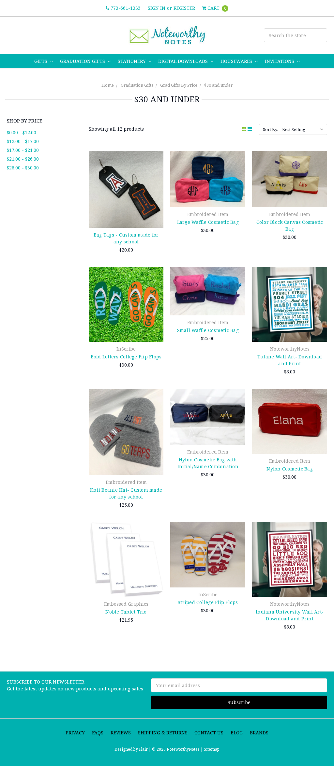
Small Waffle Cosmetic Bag (208, 330)
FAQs (97, 733)
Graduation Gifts (83, 61)
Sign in (156, 8)
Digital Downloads (183, 61)
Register (184, 8)
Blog (237, 733)
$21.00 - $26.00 (23, 159)
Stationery (132, 61)
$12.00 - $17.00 (23, 141)
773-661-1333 (125, 8)
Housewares (236, 61)
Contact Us (208, 733)
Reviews (121, 733)
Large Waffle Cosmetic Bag (208, 222)
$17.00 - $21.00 (23, 150)
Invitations (280, 61)
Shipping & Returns (163, 733)
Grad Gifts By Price (178, 85)
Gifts (41, 61)
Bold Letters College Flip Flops (126, 357)
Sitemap (211, 749)
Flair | (145, 749)
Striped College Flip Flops (208, 602)
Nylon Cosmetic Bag (289, 469)
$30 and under (218, 85)
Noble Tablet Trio (125, 612)
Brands (259, 733)
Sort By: (270, 129)
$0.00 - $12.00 (21, 132)
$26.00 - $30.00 (23, 168)
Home (107, 85)
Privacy (75, 733)
